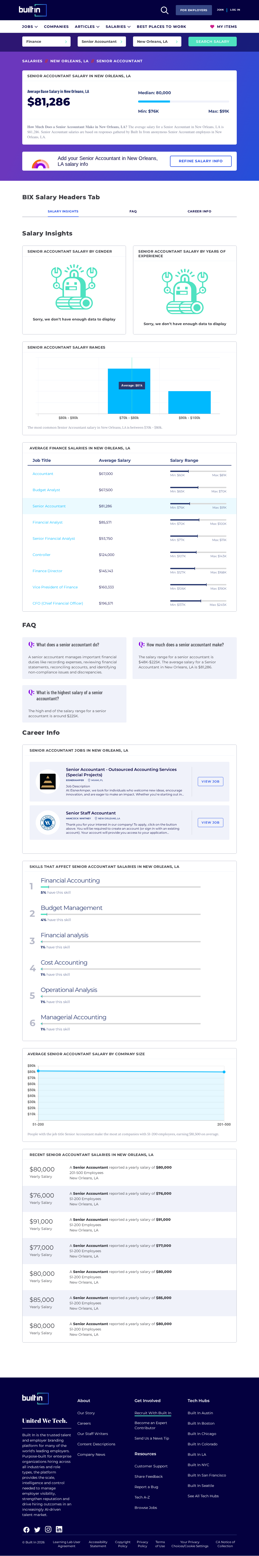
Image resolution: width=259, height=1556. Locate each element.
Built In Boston (201, 1423)
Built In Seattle (201, 1485)
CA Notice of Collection (225, 1544)
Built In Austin (200, 1413)
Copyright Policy (123, 1544)
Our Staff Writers (92, 1433)
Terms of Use (160, 1544)
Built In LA (197, 1454)
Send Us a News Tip (152, 1438)
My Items (226, 26)
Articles (85, 26)
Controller (42, 554)
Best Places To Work (161, 26)
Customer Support (151, 1466)
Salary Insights (63, 211)
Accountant (43, 473)
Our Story (86, 1413)
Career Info (199, 211)
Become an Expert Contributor (151, 1425)
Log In (235, 9)
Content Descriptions (96, 1444)
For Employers (193, 10)
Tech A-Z (142, 1497)
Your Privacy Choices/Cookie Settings (189, 1544)
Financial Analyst (48, 522)
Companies (56, 26)
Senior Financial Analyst (54, 538)
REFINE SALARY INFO (201, 161)
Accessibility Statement (98, 1544)
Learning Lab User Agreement (66, 1544)
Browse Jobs (146, 1507)
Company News (91, 1454)
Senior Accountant (49, 506)
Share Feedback (149, 1476)
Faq (133, 211)
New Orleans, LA (69, 61)
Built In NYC (198, 1465)
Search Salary (212, 41)
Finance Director (47, 571)
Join (220, 9)
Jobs (28, 26)
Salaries (116, 26)
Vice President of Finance (55, 587)
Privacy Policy (142, 1544)
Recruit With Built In (153, 1413)
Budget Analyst (46, 490)
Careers (84, 1423)
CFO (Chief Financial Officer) (58, 603)
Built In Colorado (203, 1444)
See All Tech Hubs (203, 1496)
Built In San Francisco (207, 1475)
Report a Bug (146, 1487)
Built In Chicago (202, 1433)
